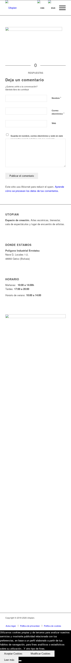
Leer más (9, 659)
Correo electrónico (58, 112)
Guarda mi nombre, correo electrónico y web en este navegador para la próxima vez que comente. (37, 137)
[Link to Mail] (63, 622)
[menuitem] (60, 7)
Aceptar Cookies (13, 653)
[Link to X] (46, 622)
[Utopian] (29, 7)
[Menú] (60, 7)
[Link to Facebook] (40, 622)
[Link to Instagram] (57, 622)
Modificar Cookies (40, 653)
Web (54, 123)
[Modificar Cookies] (20, 660)
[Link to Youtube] (51, 622)
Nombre (56, 98)
